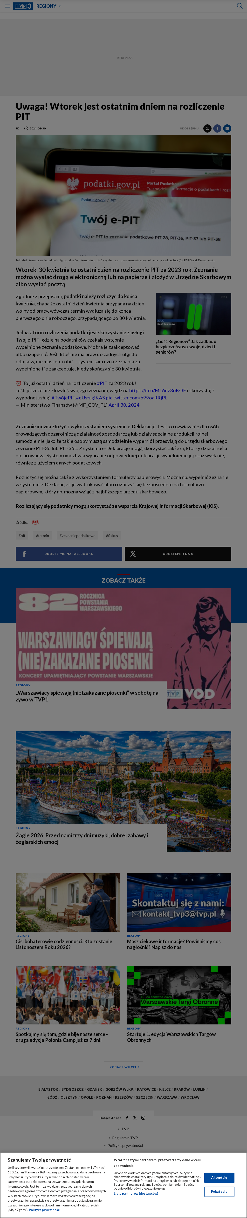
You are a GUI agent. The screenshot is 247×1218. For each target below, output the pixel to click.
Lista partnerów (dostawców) (136, 1193)
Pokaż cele (219, 1191)
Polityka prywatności (45, 1210)
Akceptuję (219, 1177)
